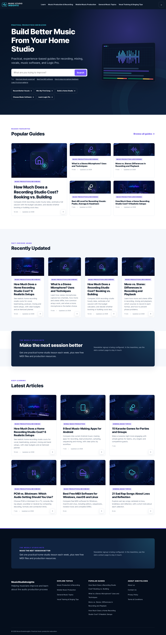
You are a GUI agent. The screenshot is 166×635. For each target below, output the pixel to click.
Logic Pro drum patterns (19, 82)
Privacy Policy (133, 595)
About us (131, 585)
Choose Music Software (23, 97)
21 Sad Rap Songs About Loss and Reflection (131, 495)
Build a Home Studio (66, 91)
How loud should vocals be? (25, 79)
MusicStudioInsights (22, 582)
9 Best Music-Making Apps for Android (82, 430)
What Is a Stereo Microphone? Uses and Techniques (89, 164)
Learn (43, 4)
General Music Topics (107, 4)
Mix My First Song (44, 91)
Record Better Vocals (22, 91)
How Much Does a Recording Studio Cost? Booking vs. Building (36, 192)
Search (80, 72)
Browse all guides (144, 134)
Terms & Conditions (135, 599)
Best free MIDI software (45, 79)
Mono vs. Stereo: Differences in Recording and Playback (130, 164)
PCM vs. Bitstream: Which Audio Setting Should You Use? (33, 495)
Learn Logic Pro (45, 97)
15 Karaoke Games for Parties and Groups (130, 430)
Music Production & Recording (60, 4)
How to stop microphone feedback (67, 79)
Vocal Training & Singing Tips (131, 4)
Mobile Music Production (86, 4)
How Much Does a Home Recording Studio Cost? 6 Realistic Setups (132, 202)
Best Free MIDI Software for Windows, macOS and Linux (80, 495)
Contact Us (132, 590)
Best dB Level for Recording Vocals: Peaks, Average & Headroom (89, 202)
